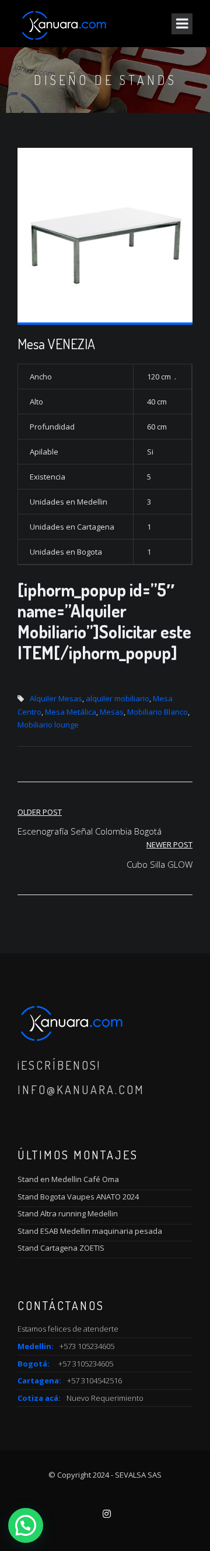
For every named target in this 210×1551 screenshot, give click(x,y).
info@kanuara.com (81, 1089)
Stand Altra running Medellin (68, 1213)
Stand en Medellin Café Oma (68, 1179)
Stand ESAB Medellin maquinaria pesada (90, 1231)
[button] (25, 1525)
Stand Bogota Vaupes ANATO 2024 (78, 1196)
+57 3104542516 (94, 1380)
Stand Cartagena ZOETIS (61, 1248)
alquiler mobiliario (117, 698)
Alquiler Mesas (56, 698)
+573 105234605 (87, 1346)
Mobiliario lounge (48, 724)
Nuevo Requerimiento (105, 1398)
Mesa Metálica (70, 712)
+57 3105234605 (85, 1363)
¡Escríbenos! (59, 1065)
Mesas (112, 712)
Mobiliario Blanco (157, 712)
